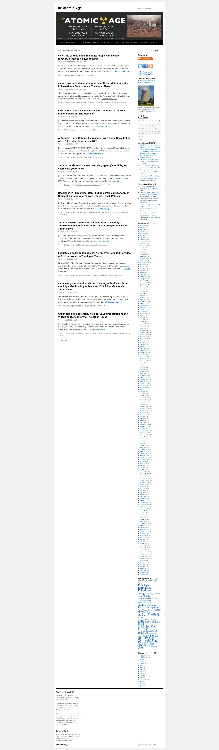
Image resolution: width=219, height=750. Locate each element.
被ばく (142, 646)
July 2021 (142, 316)
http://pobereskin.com (150, 112)
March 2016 (143, 447)
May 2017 (142, 418)
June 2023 (142, 268)
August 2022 (143, 289)
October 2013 (143, 507)
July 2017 (142, 414)
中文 (141, 682)
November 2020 (144, 332)
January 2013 (143, 525)
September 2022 (144, 287)
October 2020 (143, 334)
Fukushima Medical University (97, 212)
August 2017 (143, 412)
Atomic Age (152, 580)
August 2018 (143, 387)
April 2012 (143, 544)
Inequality (155, 598)
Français (142, 663)
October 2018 (143, 383)
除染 (155, 647)
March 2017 (143, 422)
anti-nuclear (142, 580)
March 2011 (143, 570)
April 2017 (143, 420)
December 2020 (144, 330)
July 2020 (142, 340)
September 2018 (144, 385)
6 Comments (89, 75)
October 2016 (143, 433)
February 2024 (144, 254)
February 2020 (144, 350)
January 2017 (143, 426)
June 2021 (142, 318)
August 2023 (143, 264)
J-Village (115, 333)
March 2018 (143, 398)
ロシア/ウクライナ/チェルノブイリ (148, 619)
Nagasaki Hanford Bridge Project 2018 (134, 42)
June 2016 (142, 441)
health (146, 595)
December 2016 (144, 429)
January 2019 (143, 377)
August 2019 (143, 363)
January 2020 (143, 352)
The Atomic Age (69, 7)
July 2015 (142, 463)
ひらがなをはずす (145, 74)
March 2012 (143, 546)
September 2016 (144, 435)
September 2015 (144, 459)
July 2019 (142, 365)
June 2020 (142, 342)
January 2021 (143, 328)
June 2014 (142, 490)
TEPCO (141, 612)
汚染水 (140, 644)
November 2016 (144, 431)
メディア (140, 617)
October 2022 (143, 285)
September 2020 (144, 336)
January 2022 (143, 303)
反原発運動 (143, 633)
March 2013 (143, 521)
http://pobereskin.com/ (62, 710)
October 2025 (143, 231)
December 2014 (144, 478)
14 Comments (96, 130)
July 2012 (142, 537)
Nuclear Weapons (147, 604)
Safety (158, 609)
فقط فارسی (145, 679)
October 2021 (143, 309)
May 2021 (142, 320)
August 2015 (143, 461)
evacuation (79, 157)
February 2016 (144, 449)
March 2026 (143, 229)
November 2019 (144, 357)
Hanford (140, 596)
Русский (142, 677)
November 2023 (144, 258)
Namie (85, 157)
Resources (96, 42)
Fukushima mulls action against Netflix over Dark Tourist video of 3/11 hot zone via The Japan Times (94, 254)
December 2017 (144, 404)
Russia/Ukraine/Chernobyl (146, 610)
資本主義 (150, 646)
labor (140, 600)
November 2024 (144, 242)
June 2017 (142, 416)
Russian (142, 671)
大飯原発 (151, 633)
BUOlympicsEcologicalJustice (148, 80)
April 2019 (143, 371)
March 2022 (143, 299)
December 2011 (144, 552)
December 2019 (144, 355)
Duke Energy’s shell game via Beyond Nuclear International (150, 201)
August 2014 (143, 486)
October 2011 (143, 556)
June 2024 (142, 250)
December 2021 (144, 305)
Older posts (62, 341)
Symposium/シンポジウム (110, 42)
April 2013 (143, 519)
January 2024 (143, 256)
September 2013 (144, 509)
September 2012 (144, 533)
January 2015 (143, 476)
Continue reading (121, 71)
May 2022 (142, 295)
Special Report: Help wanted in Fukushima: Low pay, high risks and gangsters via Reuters (150, 194)
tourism (111, 275)
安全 (156, 633)
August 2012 (143, 535)
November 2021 (144, 307)
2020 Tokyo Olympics (82, 245)
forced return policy (81, 212)
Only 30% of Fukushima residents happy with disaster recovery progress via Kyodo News (89, 57)
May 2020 (142, 344)
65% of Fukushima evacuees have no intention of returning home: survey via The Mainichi (92, 112)
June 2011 (142, 564)
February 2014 (144, 498)
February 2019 (144, 375)
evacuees (79, 130)
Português (142, 669)
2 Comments (118, 275)
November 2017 (144, 406)
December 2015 (144, 453)
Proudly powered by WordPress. (149, 745)
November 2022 (144, 283)
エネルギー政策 (148, 614)
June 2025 (142, 235)
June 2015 (142, 465)
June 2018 (142, 392)
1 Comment (103, 245)
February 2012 (144, 548)
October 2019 (143, 359)
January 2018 (143, 402)
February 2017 (144, 424)
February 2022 (144, 301)
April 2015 (143, 470)
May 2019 (142, 369)
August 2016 (143, 437)
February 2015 (144, 474)
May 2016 (142, 443)
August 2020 (143, 338)
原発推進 (154, 631)
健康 (141, 621)
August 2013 (143, 511)
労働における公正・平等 (147, 627)
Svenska (142, 673)
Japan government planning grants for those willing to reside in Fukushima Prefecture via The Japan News (93, 84)
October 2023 (143, 260)
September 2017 (144, 410)
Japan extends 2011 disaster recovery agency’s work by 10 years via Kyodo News (92, 167)
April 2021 (143, 322)
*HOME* (61, 42)
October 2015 (143, 457)
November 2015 (144, 455)
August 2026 (143, 225)
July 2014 (142, 488)
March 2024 (143, 252)
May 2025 (142, 237)
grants (92, 102)
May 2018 (142, 394)
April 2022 (143, 297)
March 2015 (143, 472)
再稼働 (141, 624)
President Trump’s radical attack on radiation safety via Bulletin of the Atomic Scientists (150, 178)
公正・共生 (150, 621)
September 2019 (144, 361)
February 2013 (144, 523)
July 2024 (142, 248)
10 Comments (121, 102)
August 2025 (143, 233)
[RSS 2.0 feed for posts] (145, 61)
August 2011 (143, 560)
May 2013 (142, 517)
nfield (75, 116)
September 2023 (144, 262)
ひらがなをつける (145, 72)
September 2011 (144, 558)
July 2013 (142, 513)
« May (140, 139)
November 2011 (144, 554)
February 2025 (144, 239)
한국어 (142, 686)
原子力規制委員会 (144, 631)
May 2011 (142, 566)
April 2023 (143, 272)
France (158, 593)
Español (142, 661)
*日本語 (142, 657)
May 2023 (142, 270)
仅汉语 (142, 684)
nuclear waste (144, 602)
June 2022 (142, 293)
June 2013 (142, 515)
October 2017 (143, 408)
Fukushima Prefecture (82, 102)
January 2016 (143, 451)
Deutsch (142, 659)
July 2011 (142, 562)
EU (155, 593)
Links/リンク (153, 42)
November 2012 (144, 529)
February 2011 (144, 572)
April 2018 (143, 396)
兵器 (158, 622)
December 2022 (144, 281)
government (86, 185)
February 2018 (144, 400)
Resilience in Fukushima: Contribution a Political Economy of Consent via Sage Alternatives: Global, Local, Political (93, 194)
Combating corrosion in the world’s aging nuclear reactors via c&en (150, 188)
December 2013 (144, 502)
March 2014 (143, 496)
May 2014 (142, 492)
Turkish (142, 675)
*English (67, 75)
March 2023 (143, 274)
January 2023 (143, 279)
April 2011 (143, 568)
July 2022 (142, 291)
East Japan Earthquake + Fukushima (87, 275)
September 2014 (144, 484)
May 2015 (142, 468)
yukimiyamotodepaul (80, 62)
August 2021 (143, 313)
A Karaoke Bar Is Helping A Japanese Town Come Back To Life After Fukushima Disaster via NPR (94, 139)
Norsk (141, 667)
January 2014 (143, 500)
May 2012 (142, 541)
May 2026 (142, 227)
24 (143, 134)
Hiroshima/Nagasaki (144, 598)
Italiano (142, 665)
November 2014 (144, 480)
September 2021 (144, 311)
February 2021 (144, 326)
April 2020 (143, 346)
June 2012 (142, 539)
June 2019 (142, 367)
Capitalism (79, 185)
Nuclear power (147, 600)
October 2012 (143, 531)
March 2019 (143, 373)
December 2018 (144, 379)
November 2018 (144, 381)
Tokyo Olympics (90, 306)
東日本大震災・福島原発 (148, 639)
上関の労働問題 (144, 82)
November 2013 (144, 505)
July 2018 (142, 389)
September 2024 (144, 246)
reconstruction (80, 75)
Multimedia (86, 42)
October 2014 (143, 482)
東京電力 (154, 635)
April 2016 (143, 445)
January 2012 (143, 550)
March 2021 (143, 324)
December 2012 (144, 527)
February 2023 (144, 276)
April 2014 (143, 494)
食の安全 (140, 649)
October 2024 (143, 244)
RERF (118, 212)
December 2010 (144, 574)
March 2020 (143, 348)
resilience (124, 212)
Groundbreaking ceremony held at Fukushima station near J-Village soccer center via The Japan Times (93, 315)
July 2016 (142, 439)
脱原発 (150, 643)
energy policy (146, 593)
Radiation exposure (100, 102)
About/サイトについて (73, 42)
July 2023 (142, 266)
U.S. (147, 612)
